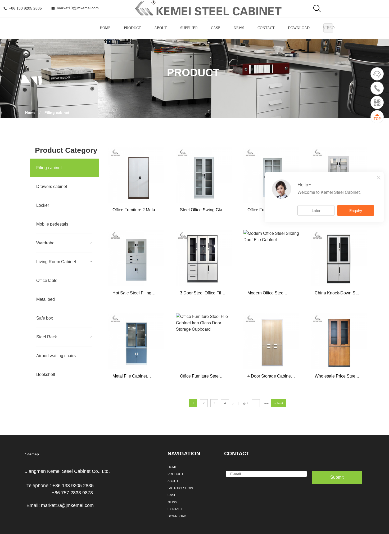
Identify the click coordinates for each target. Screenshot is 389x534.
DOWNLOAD (299, 28)
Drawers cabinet (51, 186)
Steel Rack (46, 337)
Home (30, 112)
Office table (46, 280)
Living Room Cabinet (56, 261)
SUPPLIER (189, 28)
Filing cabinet (49, 167)
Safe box (44, 318)
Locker (42, 205)
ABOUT (160, 28)
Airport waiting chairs (56, 355)
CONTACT (266, 28)
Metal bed (45, 299)
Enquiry (355, 210)
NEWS (239, 28)
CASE (215, 28)
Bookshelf (45, 374)
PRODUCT (132, 28)
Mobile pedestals (52, 224)
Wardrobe (45, 243)
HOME (105, 28)
